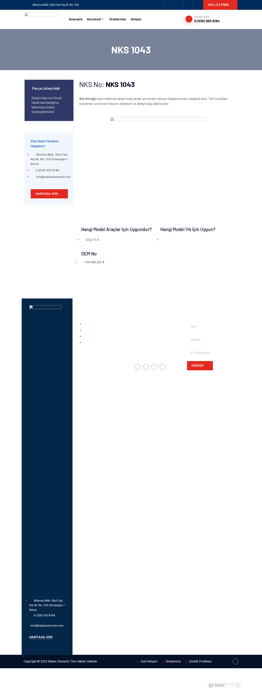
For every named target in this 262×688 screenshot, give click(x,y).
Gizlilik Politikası (200, 661)
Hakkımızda (90, 324)
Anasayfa (75, 19)
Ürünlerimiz (117, 19)
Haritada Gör (47, 194)
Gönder (197, 365)
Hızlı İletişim (219, 5)
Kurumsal (94, 19)
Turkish (219, 685)
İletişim (136, 19)
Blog (86, 336)
